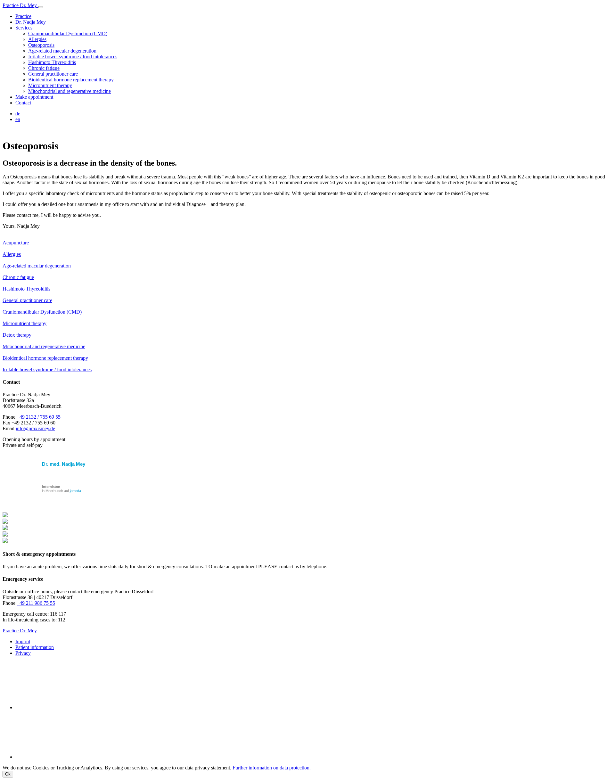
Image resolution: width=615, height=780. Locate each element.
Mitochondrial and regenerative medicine (69, 91)
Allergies (37, 39)
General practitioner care (53, 74)
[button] (40, 7)
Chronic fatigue (44, 68)
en (17, 119)
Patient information (34, 647)
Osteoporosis (41, 45)
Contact (23, 102)
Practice (23, 16)
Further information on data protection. (272, 767)
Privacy (23, 653)
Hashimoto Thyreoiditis (52, 62)
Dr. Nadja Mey (30, 22)
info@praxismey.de (35, 428)
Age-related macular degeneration (62, 50)
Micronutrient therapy (50, 85)
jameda (75, 491)
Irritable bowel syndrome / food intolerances (72, 56)
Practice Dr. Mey (20, 5)
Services (23, 27)
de (17, 113)
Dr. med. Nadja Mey (63, 464)
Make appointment (34, 97)
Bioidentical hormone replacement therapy (71, 79)
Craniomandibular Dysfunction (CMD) (67, 33)
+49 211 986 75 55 (36, 603)
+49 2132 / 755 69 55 (39, 417)
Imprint (22, 641)
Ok (8, 774)
